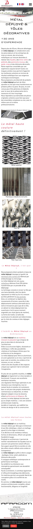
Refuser (14, 526)
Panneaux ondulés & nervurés (16, 197)
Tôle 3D (16, 228)
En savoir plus (19, 523)
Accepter (6, 526)
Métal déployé (16, 165)
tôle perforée (21, 297)
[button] (30, 4)
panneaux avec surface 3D (10, 276)
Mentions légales (10, 518)
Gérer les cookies (24, 518)
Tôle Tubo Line (16, 260)
